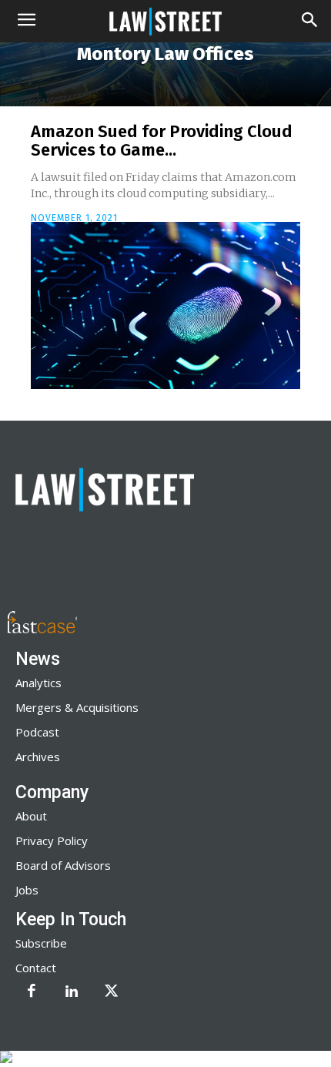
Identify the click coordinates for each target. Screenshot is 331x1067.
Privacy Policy (51, 840)
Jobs (26, 890)
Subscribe (41, 943)
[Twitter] (111, 992)
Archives (37, 756)
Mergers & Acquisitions (77, 707)
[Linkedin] (71, 992)
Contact (35, 967)
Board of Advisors (63, 865)
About (31, 816)
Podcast (37, 732)
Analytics (38, 682)
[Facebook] (31, 992)
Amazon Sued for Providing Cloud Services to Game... (162, 140)
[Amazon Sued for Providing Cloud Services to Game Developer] (165, 305)
